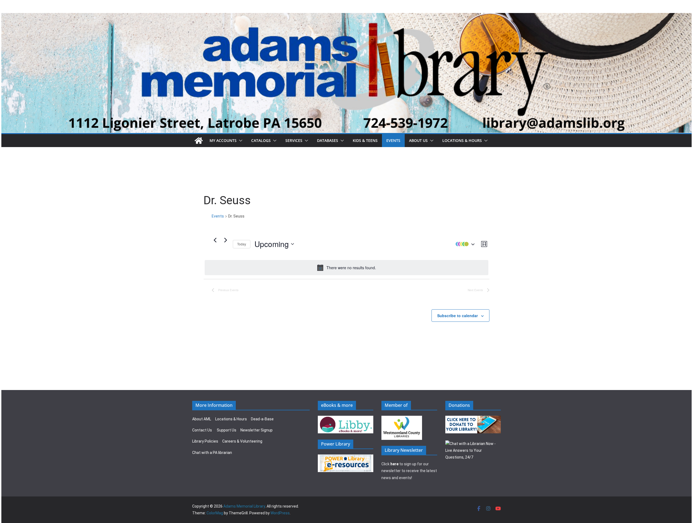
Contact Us (202, 430)
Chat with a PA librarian (212, 452)
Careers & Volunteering (242, 441)
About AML (201, 419)
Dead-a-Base (262, 419)
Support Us (226, 430)
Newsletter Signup (256, 430)
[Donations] (473, 419)
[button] (240, 140)
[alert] (346, 267)
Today (241, 244)
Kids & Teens (365, 140)
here (394, 464)
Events (393, 140)
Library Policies (205, 441)
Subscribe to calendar (457, 315)
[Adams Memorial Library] (346, 16)
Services (293, 140)
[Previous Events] (215, 240)
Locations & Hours (231, 419)
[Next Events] (225, 240)
